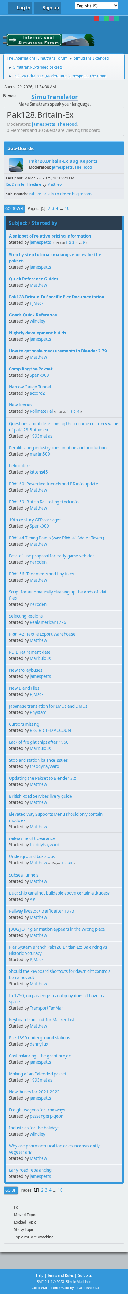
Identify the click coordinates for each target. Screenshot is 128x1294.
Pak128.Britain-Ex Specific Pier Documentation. (57, 297)
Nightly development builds (37, 333)
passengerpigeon (46, 1116)
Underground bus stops (32, 856)
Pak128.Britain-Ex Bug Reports (63, 161)
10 (67, 208)
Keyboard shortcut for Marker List (41, 1020)
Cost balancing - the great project (40, 1056)
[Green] (106, 18)
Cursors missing (24, 724)
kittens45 (39, 472)
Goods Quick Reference (33, 315)
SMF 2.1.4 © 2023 (50, 1281)
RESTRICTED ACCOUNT (51, 730)
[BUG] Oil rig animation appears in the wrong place (57, 929)
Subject (18, 223)
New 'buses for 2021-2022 (34, 1092)
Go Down (14, 208)
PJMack (36, 303)
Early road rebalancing (30, 1170)
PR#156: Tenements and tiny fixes (41, 574)
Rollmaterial (41, 411)
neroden (38, 562)
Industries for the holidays (34, 1128)
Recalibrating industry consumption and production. (58, 448)
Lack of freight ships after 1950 (39, 742)
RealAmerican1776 (48, 622)
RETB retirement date (30, 652)
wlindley (37, 321)
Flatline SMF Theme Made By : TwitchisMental (64, 1288)
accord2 (37, 393)
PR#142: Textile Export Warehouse (42, 634)
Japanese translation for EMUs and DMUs (48, 706)
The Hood (97, 76)
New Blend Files (24, 688)
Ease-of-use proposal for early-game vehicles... (53, 556)
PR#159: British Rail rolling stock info (44, 502)
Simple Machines (78, 1281)
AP (32, 899)
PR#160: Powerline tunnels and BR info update (53, 484)
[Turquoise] (116, 18)
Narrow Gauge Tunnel (30, 387)
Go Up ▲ (85, 1275)
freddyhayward (44, 766)
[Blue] (101, 18)
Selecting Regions (26, 616)
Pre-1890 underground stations (39, 1038)
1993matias (41, 436)
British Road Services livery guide (40, 796)
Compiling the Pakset (31, 369)
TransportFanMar (46, 1008)
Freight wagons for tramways (37, 1110)
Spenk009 (39, 375)
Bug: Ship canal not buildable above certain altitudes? (59, 893)
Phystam (38, 712)
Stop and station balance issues (38, 760)
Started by (44, 223)
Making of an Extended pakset (37, 1074)
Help (39, 1275)
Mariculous (40, 658)
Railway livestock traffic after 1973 (41, 911)
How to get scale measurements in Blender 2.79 (58, 351)
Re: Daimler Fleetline (23, 184)
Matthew (54, 184)
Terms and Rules (61, 1275)
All (70, 863)
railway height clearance (32, 838)
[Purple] (111, 18)
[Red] (96, 18)
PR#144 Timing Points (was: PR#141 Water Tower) (56, 538)
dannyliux (39, 1044)
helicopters (19, 466)
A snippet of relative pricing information (50, 236)
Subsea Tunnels (23, 875)
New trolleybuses (25, 670)
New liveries (20, 405)
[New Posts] (16, 165)
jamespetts (78, 76)
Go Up (10, 1190)
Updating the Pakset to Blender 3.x (42, 778)
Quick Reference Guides (33, 279)
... (62, 208)
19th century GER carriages (35, 520)
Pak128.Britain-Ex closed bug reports (60, 194)
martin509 (40, 454)
